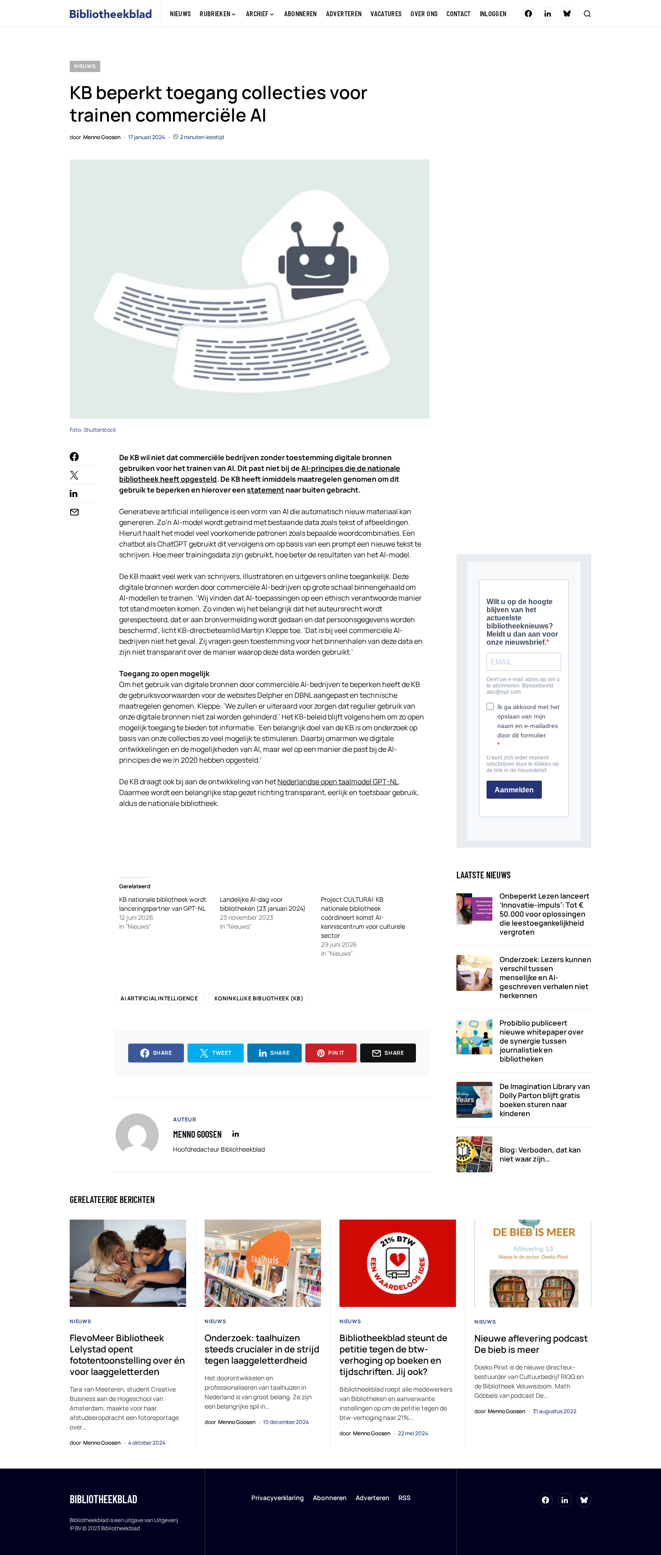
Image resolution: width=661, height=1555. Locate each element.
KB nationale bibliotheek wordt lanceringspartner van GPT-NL (162, 904)
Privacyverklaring (277, 1497)
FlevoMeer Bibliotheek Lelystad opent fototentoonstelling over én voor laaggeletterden (127, 1355)
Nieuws (85, 66)
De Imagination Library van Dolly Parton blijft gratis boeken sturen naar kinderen (545, 1099)
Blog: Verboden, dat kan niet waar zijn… (540, 1154)
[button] (587, 13)
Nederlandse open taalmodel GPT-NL (337, 782)
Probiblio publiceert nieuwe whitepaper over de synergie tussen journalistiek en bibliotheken (542, 1041)
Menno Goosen (197, 1134)
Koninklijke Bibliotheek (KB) (259, 998)
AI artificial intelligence (159, 998)
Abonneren (330, 1497)
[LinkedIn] (547, 14)
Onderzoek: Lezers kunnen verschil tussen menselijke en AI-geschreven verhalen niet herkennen (545, 977)
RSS (404, 1497)
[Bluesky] (567, 14)
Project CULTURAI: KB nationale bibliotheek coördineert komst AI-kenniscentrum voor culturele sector (363, 917)
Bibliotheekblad (103, 1498)
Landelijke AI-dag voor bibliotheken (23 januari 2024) (263, 904)
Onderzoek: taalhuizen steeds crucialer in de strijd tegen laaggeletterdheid (262, 1349)
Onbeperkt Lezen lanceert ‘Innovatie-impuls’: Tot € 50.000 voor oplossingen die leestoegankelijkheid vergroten (545, 914)
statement (265, 490)
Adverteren (372, 1497)
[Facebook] (528, 14)
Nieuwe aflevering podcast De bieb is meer (531, 1344)
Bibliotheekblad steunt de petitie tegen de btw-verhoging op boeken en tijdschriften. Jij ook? (393, 1355)
